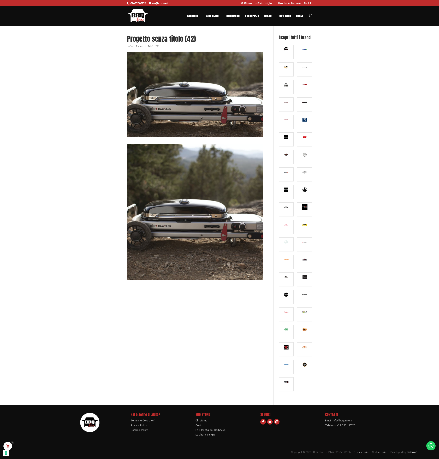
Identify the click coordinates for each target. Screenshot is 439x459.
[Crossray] (304, 104)
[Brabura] (286, 69)
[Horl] (304, 192)
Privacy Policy (139, 425)
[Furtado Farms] (304, 157)
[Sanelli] (286, 332)
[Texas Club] (304, 332)
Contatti (308, 3)
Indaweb (412, 452)
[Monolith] (286, 262)
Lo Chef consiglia (263, 3)
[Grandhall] (286, 174)
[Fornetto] (286, 157)
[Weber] (286, 384)
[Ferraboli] (304, 139)
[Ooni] (286, 297)
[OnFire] (304, 279)
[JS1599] (286, 209)
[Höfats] (286, 192)
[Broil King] (304, 69)
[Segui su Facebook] (263, 422)
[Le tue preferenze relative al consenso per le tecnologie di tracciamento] (6, 453)
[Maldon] (286, 244)
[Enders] (286, 139)
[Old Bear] (286, 279)
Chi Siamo (246, 3)
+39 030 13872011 (347, 425)
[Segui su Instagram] (277, 422)
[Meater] (304, 244)
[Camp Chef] (286, 104)
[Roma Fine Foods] (304, 314)
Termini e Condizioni (143, 420)
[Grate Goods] (304, 174)
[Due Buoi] (304, 122)
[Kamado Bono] (304, 209)
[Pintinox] (286, 314)
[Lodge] (304, 227)
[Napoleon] (304, 262)
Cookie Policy (380, 452)
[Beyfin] (304, 52)
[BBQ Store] (286, 52)
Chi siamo (201, 420)
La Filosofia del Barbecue (288, 3)
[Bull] (304, 87)
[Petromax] (304, 297)
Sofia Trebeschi (138, 46)
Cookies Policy (139, 430)
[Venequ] (304, 367)
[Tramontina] (286, 367)
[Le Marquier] (286, 227)
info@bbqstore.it (342, 420)
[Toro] (286, 349)
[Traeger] (304, 349)
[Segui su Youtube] (270, 422)
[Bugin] (286, 87)
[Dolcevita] (286, 122)
